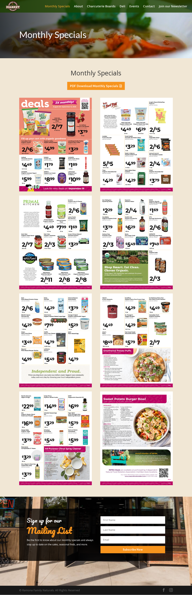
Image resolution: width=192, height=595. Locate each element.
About (78, 6)
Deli (122, 6)
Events (134, 6)
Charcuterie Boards (101, 6)
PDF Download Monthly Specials (94, 86)
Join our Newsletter (173, 6)
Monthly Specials (57, 6)
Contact (149, 6)
